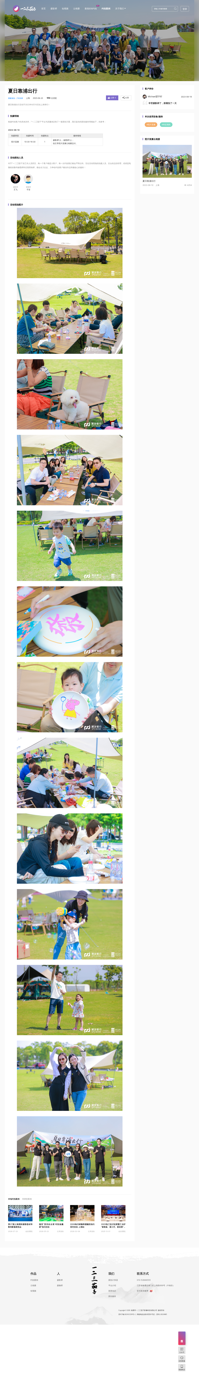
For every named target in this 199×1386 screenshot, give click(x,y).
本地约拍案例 (13, 1199)
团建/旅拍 (11, 98)
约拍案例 (106, 8)
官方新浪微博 (142, 1291)
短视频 (65, 8)
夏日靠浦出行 (149, 181)
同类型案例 (27, 1199)
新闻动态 (112, 1291)
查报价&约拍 (91, 8)
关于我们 (119, 8)
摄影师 (53, 8)
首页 (43, 8)
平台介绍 (112, 1285)
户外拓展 (19, 98)
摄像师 (60, 1285)
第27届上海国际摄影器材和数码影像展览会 (20, 1225)
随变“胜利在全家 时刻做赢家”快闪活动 (51, 1225)
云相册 (76, 8)
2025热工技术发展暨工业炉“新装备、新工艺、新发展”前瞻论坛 (113, 1225)
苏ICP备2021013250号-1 (126, 1314)
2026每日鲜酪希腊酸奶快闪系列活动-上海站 (82, 1225)
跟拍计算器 (113, 1280)
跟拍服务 (112, 1296)
